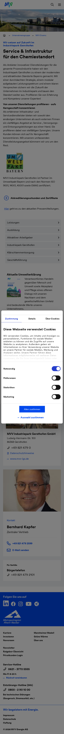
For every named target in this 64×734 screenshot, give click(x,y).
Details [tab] (32, 318)
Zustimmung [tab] (11, 318)
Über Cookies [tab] (52, 318)
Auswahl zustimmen (32, 417)
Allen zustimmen (32, 409)
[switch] (56, 378)
